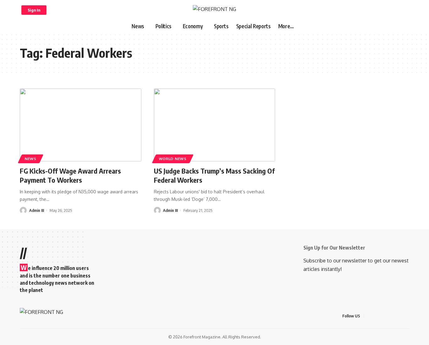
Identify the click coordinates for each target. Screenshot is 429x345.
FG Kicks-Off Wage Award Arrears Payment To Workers (70, 175)
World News (173, 158)
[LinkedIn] (400, 316)
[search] (402, 10)
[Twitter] (377, 316)
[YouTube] (385, 316)
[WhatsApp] (407, 316)
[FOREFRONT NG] (214, 10)
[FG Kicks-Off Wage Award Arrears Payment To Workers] (80, 125)
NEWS (30, 158)
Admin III (36, 210)
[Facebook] (370, 316)
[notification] (393, 10)
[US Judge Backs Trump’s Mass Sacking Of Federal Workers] (214, 125)
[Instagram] (392, 316)
